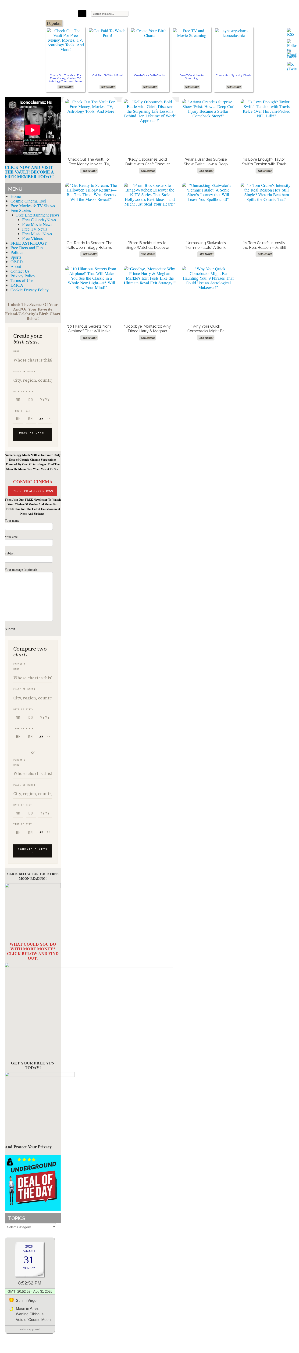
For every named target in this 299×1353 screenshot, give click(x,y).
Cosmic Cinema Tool (28, 201)
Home (16, 196)
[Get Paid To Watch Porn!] (107, 33)
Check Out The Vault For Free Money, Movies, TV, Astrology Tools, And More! (65, 78)
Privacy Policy (23, 276)
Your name (12, 520)
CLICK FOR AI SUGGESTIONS (33, 491)
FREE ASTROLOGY (29, 243)
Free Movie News (37, 224)
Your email (12, 537)
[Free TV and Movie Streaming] (191, 33)
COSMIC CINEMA (33, 481)
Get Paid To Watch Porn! (108, 75)
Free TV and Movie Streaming (191, 77)
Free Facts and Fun (27, 247)
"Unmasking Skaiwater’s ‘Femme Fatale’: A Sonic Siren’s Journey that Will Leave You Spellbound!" (205, 250)
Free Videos (32, 238)
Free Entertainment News (37, 215)
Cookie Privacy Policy (30, 290)
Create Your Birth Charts (149, 75)
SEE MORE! (65, 87)
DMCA (17, 285)
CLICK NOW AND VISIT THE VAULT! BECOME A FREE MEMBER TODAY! (29, 172)
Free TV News (34, 229)
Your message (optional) (21, 569)
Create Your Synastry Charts (233, 75)
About (16, 266)
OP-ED (17, 261)
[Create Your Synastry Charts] (233, 33)
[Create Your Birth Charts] (149, 33)
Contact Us (20, 271)
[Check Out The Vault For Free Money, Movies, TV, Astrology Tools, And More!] (65, 40)
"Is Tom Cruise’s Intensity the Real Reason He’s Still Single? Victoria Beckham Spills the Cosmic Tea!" (264, 250)
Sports (16, 257)
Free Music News (37, 233)
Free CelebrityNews (39, 219)
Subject (9, 553)
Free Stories (21, 210)
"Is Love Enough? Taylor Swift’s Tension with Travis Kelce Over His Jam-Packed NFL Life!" (264, 166)
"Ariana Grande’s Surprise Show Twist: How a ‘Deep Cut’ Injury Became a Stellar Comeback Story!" (205, 166)
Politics (17, 252)
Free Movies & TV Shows (33, 205)
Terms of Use (22, 280)
